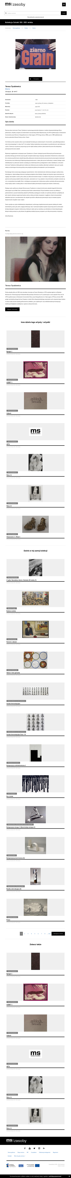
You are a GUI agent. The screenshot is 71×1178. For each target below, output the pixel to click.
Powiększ (36, 79)
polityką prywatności (55, 1176)
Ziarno (34, 28)
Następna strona (58, 933)
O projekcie (33, 1152)
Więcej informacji (12, 309)
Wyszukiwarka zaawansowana (35, 17)
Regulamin (55, 1152)
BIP (27, 1152)
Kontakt (10, 1156)
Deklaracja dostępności (44, 1152)
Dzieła (26, 28)
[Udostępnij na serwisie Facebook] (16, 91)
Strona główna (16, 28)
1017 (49, 933)
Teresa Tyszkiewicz (13, 86)
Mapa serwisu (21, 1152)
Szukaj (63, 13)
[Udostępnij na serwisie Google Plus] (13, 91)
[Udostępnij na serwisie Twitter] (15, 91)
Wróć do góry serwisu (19, 1156)
